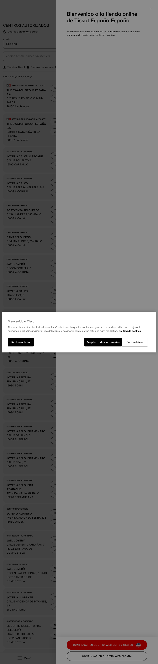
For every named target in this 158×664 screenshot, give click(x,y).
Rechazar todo (20, 342)
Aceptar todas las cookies (103, 342)
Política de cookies (130, 331)
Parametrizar (134, 342)
